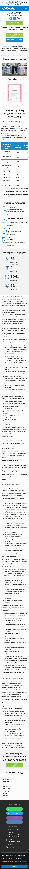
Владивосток (7, 786)
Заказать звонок (14, 22)
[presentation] (3, 93)
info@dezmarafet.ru (15, 15)
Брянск (5, 784)
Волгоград (6, 793)
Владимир (6, 791)
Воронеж (5, 798)
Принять (14, 866)
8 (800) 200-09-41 (15, 14)
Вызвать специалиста (14, 34)
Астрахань (6, 779)
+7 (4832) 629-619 (15, 12)
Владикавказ (7, 788)
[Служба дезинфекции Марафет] (2, 55)
